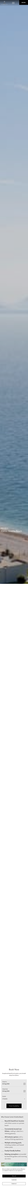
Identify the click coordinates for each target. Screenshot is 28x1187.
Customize (14, 1180)
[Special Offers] (14, 532)
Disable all (14, 1183)
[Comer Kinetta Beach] (4, 3)
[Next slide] (17, 1060)
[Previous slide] (11, 1060)
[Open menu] (13, 3)
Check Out (5, 1089)
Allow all (14, 1176)
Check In (4, 1082)
